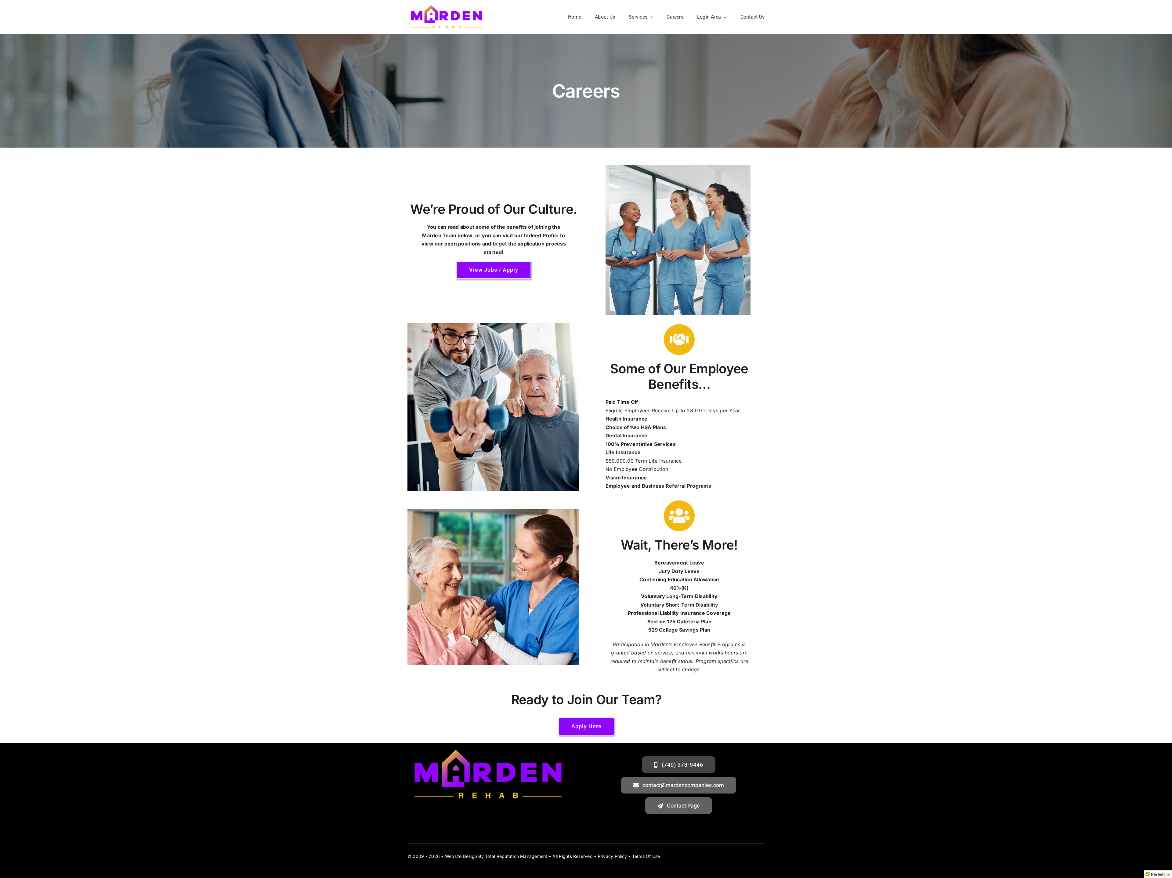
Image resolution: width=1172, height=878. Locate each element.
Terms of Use (646, 856)
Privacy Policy (612, 856)
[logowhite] (446, 5)
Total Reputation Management (516, 856)
